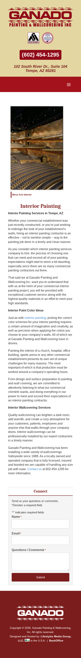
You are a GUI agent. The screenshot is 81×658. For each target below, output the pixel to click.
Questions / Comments (29, 550)
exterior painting (35, 317)
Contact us (34, 469)
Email (16, 533)
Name (16, 516)
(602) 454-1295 (40, 55)
